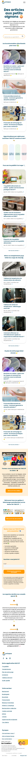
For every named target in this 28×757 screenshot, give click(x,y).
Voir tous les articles (13, 250)
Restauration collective (9, 708)
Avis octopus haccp (8, 736)
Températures (6, 669)
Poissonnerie (6, 700)
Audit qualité (6, 680)
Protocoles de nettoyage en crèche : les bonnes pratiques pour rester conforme (13, 124)
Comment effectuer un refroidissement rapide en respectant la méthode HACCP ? (14, 334)
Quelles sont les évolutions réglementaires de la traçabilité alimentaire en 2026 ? (14, 214)
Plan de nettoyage (7, 672)
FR (19, 2)
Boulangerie (5, 694)
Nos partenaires (7, 739)
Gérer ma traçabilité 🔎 (17, 192)
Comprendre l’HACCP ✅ (10, 74)
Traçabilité (5, 666)
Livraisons (5, 675)
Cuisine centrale (7, 711)
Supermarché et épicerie (9, 719)
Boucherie (5, 697)
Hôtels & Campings (8, 705)
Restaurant (5, 691)
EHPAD (4, 714)
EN (21, 2)
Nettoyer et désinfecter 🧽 (11, 102)
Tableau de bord (7, 678)
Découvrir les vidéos (14, 491)
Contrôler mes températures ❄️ (11, 283)
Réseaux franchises (8, 703)
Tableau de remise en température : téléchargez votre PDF (12, 306)
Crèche (4, 717)
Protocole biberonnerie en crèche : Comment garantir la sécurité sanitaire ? (13, 98)
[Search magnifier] (22, 36)
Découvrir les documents (14, 519)
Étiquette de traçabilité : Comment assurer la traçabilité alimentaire (14, 241)
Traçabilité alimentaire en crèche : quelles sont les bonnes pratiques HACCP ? (14, 187)
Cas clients (5, 722)
